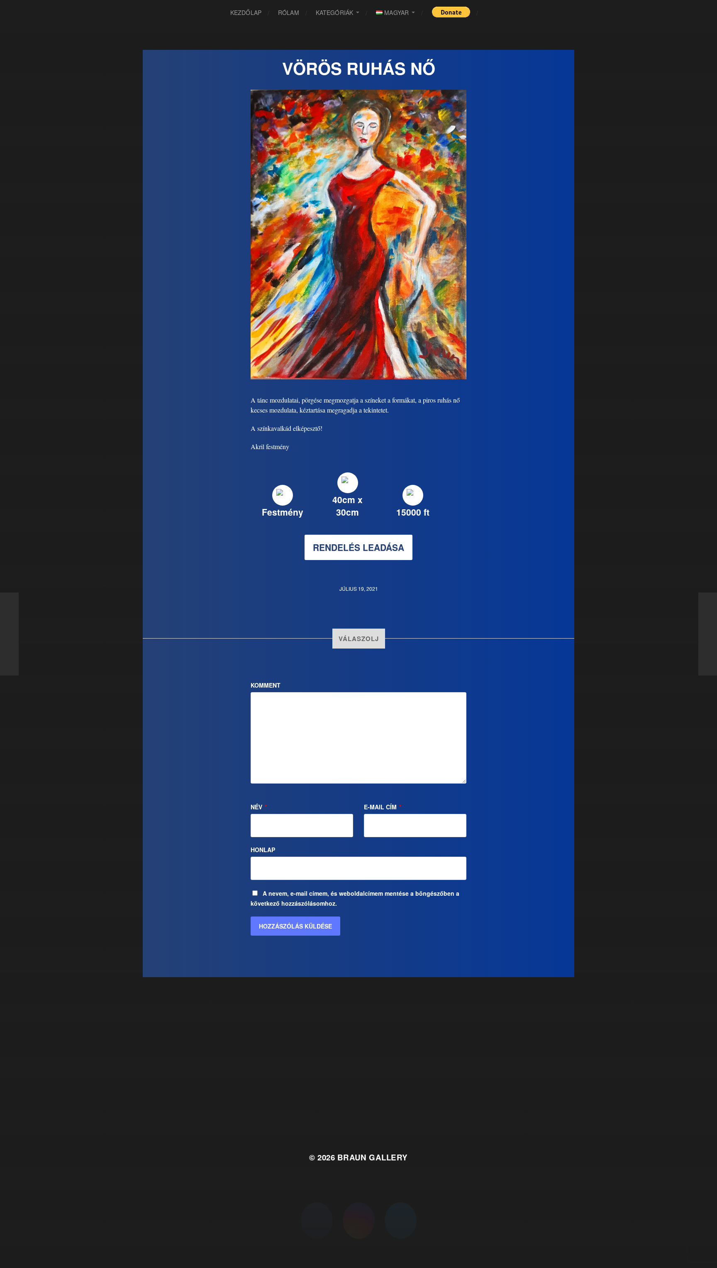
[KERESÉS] (491, 13)
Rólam (288, 12)
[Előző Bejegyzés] (9, 634)
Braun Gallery (372, 1157)
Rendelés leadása (358, 547)
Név (259, 807)
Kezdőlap (245, 12)
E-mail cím (382, 807)
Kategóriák (334, 12)
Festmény (282, 512)
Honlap (263, 849)
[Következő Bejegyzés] (707, 634)
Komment (265, 685)
